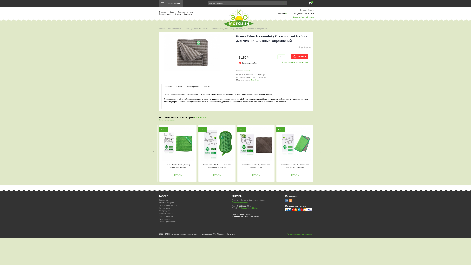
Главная (162, 12)
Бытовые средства (166, 203)
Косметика (163, 200)
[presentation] (168, 86)
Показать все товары (167, 120)
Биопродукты (164, 211)
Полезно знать (165, 14)
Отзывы (178, 14)
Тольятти (281, 14)
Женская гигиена (166, 213)
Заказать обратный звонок (303, 17)
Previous (154, 152)
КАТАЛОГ (163, 196)
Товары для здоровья (168, 222)
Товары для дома (191, 29)
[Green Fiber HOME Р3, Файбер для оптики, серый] (256, 144)
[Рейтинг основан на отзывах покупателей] (304, 48)
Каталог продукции (175, 29)
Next (319, 152)
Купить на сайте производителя (294, 62)
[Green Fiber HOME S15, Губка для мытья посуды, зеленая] (217, 144)
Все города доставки (240, 202)
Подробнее (255, 80)
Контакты (188, 14)
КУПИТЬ (178, 175)
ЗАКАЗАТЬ (302, 57)
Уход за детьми (165, 208)
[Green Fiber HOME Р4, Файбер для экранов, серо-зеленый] (295, 144)
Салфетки (204, 29)
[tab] (167, 86)
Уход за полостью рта (168, 205)
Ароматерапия (165, 219)
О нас (172, 12)
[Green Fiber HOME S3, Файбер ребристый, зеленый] (178, 144)
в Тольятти (245, 71)
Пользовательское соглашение (299, 234)
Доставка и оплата (185, 12)
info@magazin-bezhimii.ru (248, 208)
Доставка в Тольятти (307, 10)
